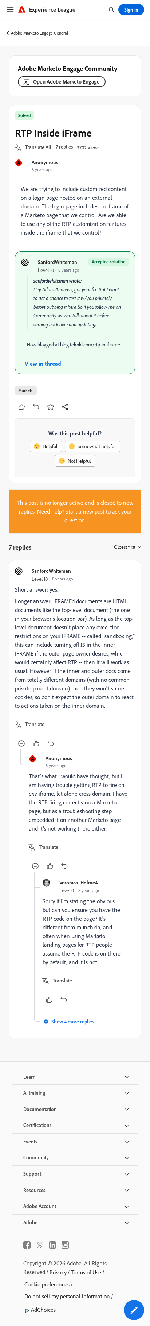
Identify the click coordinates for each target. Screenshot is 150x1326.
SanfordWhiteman (57, 262)
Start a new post (85, 511)
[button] (38, 147)
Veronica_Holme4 (78, 882)
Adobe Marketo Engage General (39, 33)
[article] (75, 657)
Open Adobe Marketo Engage (66, 81)
